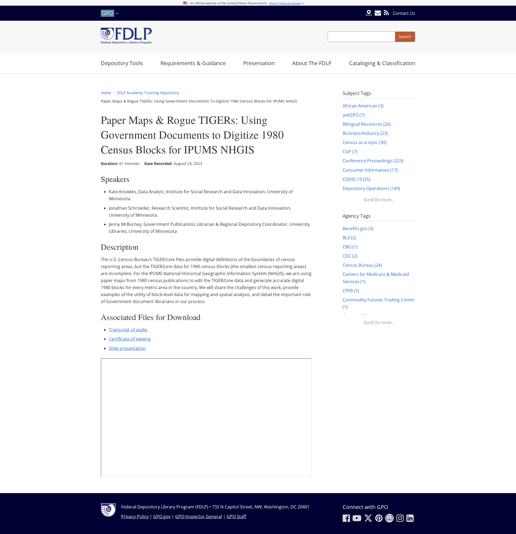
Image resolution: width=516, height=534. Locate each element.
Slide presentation (127, 348)
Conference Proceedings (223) (373, 161)
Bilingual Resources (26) (367, 124)
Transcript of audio (128, 330)
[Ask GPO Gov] (369, 13)
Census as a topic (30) (364, 142)
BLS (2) (349, 238)
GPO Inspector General (198, 516)
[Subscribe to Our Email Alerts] (378, 13)
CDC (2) (350, 256)
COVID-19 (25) (356, 179)
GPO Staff (236, 516)
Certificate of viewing (130, 339)
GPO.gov (162, 516)
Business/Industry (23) (365, 133)
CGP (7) (350, 151)
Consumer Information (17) (370, 170)
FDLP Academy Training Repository (148, 92)
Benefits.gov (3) (358, 228)
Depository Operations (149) (371, 188)
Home (106, 92)
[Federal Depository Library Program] (126, 36)
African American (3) (363, 106)
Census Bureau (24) (362, 265)
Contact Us (404, 13)
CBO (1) (350, 247)
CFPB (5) (351, 291)
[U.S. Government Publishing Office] (110, 13)
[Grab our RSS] (386, 13)
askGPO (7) (354, 115)
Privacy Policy (135, 516)
